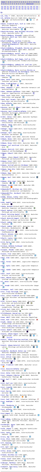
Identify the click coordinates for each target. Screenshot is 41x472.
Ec (8, 6)
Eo (5, 8)
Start (3, 2)
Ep (8, 8)
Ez (37, 8)
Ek (31, 6)
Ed (11, 6)
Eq (11, 8)
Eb (5, 6)
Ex (31, 8)
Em (37, 6)
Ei (25, 6)
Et (19, 8)
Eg (19, 6)
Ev (25, 8)
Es (17, 8)
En (2, 8)
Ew (28, 8)
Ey (34, 8)
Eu (22, 8)
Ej (28, 6)
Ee (14, 6)
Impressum (29, 3)
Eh (22, 6)
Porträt (9, 337)
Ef (17, 6)
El (34, 6)
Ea (2, 6)
